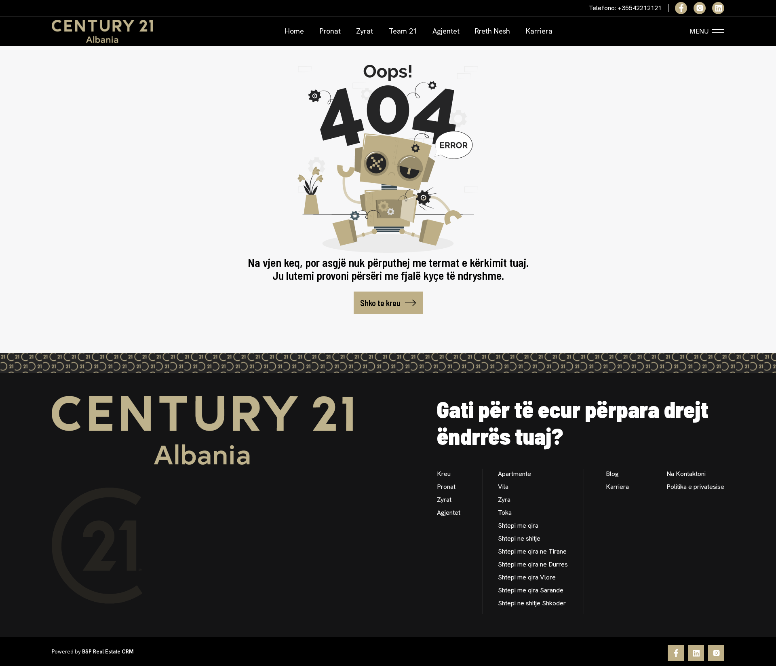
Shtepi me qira (518, 525)
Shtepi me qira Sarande (530, 590)
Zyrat (364, 31)
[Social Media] (681, 8)
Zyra (504, 499)
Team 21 (403, 31)
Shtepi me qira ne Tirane (532, 551)
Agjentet (446, 31)
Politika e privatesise (695, 486)
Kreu (444, 473)
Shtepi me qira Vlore (527, 577)
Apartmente (514, 473)
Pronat (330, 31)
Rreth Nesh (492, 31)
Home (294, 31)
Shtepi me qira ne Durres (533, 564)
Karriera (539, 31)
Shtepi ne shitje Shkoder (532, 603)
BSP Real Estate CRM (107, 651)
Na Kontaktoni (686, 473)
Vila (503, 486)
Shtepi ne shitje (519, 538)
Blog (612, 473)
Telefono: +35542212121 (625, 8)
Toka (505, 512)
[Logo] (102, 31)
